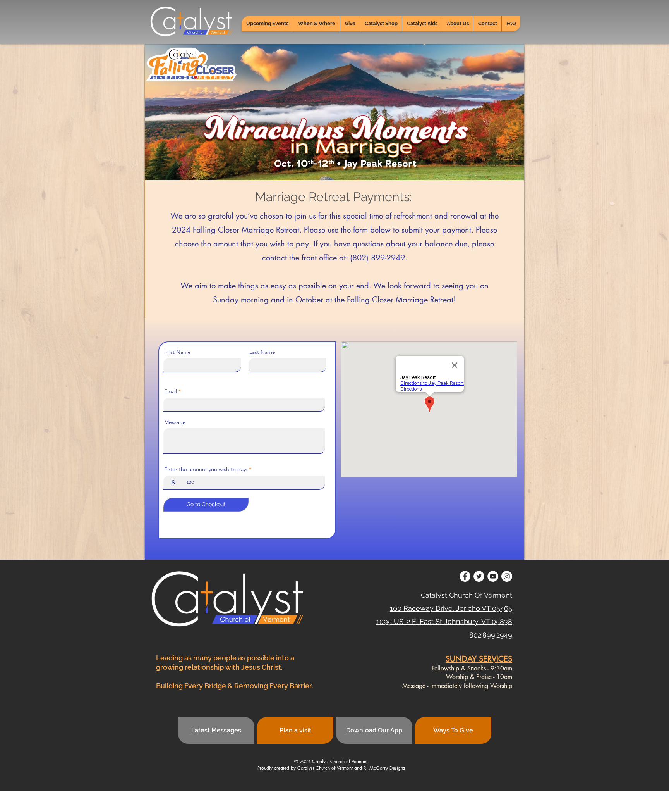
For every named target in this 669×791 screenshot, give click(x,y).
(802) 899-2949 (377, 258)
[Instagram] (506, 576)
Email (170, 391)
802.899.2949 (490, 635)
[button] (316, 23)
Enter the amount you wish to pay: (205, 469)
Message (175, 422)
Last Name (262, 352)
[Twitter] (478, 576)
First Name (177, 352)
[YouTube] (492, 576)
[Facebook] (465, 576)
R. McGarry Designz (384, 768)
